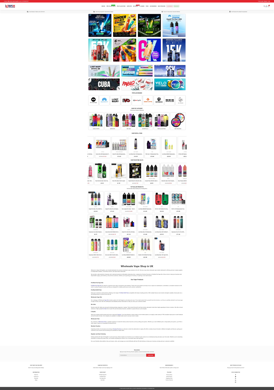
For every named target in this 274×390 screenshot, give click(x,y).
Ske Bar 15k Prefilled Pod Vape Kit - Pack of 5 (145, 254)
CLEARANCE (170, 6)
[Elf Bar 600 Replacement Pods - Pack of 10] (161, 143)
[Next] (187, 147)
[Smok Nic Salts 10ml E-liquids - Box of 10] (128, 170)
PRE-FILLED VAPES (111, 6)
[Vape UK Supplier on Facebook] (235, 374)
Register (265, 1)
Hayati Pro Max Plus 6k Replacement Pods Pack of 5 (112, 208)
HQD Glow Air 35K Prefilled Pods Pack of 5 (178, 154)
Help (269, 1)
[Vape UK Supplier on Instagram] (235, 380)
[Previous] (86, 147)
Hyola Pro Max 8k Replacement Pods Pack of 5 (96, 154)
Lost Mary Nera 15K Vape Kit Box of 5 (162, 254)
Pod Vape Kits (103, 378)
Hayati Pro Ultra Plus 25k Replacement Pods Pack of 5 (129, 231)
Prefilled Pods (103, 376)
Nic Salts (104, 308)
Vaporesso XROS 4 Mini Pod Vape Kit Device (95, 254)
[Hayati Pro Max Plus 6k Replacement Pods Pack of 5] (112, 198)
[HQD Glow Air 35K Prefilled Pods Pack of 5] (178, 143)
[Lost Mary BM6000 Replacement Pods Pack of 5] (145, 198)
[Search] (264, 6)
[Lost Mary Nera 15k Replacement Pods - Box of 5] (112, 143)
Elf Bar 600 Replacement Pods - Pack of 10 (162, 154)
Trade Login (260, 1)
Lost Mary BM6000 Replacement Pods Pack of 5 (145, 208)
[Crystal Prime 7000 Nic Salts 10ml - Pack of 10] (112, 170)
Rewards (36, 378)
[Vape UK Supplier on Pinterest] (235, 378)
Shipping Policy (169, 378)
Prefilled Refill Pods (124, 292)
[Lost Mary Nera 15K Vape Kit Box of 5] (161, 244)
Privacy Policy (169, 374)
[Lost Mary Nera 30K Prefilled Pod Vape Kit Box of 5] (161, 221)
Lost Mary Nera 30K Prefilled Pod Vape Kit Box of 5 (162, 231)
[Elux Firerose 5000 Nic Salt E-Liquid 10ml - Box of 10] (145, 170)
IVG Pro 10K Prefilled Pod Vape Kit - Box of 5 (162, 208)
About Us (36, 374)
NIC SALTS (135, 6)
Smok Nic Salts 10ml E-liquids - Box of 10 (129, 180)
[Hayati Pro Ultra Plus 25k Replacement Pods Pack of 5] (128, 221)
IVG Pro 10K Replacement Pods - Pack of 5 (178, 208)
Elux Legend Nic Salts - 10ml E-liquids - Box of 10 (129, 208)
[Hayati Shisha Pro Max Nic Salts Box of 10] (95, 170)
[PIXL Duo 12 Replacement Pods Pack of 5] (128, 143)
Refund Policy (169, 376)
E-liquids (119, 314)
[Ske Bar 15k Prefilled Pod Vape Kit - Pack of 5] (145, 244)
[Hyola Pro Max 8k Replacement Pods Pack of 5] (95, 143)
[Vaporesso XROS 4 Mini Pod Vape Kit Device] (95, 244)
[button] (268, 6)
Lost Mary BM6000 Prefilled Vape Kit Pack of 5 (129, 254)
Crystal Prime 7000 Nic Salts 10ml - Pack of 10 (112, 180)
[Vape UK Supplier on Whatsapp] (235, 382)
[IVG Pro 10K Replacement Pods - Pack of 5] (178, 198)
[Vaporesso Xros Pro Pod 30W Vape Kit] (178, 221)
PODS (147, 6)
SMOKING (176, 6)
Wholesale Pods (102, 321)
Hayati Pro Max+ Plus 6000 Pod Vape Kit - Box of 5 (95, 208)
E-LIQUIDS (141, 6)
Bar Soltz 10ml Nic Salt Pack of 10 (178, 180)
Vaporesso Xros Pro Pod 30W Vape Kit (178, 231)
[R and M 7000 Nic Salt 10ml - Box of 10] (161, 170)
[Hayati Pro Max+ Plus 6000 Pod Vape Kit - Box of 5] (95, 198)
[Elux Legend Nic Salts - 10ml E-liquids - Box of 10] (128, 198)
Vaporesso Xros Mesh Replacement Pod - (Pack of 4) (95, 231)
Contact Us (36, 376)
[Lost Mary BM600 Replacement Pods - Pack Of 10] (145, 143)
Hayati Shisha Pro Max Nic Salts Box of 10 (96, 180)
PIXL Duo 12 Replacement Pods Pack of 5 (129, 154)
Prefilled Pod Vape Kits (96, 285)
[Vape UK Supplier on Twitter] (235, 376)
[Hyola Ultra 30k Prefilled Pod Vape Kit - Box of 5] (112, 221)
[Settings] (266, 6)
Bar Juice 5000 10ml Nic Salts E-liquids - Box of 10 (112, 254)
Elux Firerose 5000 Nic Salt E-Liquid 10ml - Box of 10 (145, 180)
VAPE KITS (129, 6)
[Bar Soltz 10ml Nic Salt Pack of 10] (178, 170)
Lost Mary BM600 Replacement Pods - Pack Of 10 (145, 154)
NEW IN (103, 6)
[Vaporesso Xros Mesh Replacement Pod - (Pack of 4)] (95, 221)
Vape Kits (106, 300)
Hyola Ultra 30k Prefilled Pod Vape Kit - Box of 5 (112, 231)
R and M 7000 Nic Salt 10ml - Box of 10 (162, 180)
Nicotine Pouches (117, 329)
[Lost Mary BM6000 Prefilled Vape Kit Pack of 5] (128, 244)
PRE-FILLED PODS (121, 6)
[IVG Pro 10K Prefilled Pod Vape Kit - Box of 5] (161, 198)
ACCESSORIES (153, 6)
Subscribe (150, 355)
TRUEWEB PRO (151, 388)
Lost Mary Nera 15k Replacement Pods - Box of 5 (112, 154)
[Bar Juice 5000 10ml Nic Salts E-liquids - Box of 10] (112, 244)
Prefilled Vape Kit (102, 374)
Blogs (36, 380)
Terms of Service (169, 380)
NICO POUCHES (161, 6)
